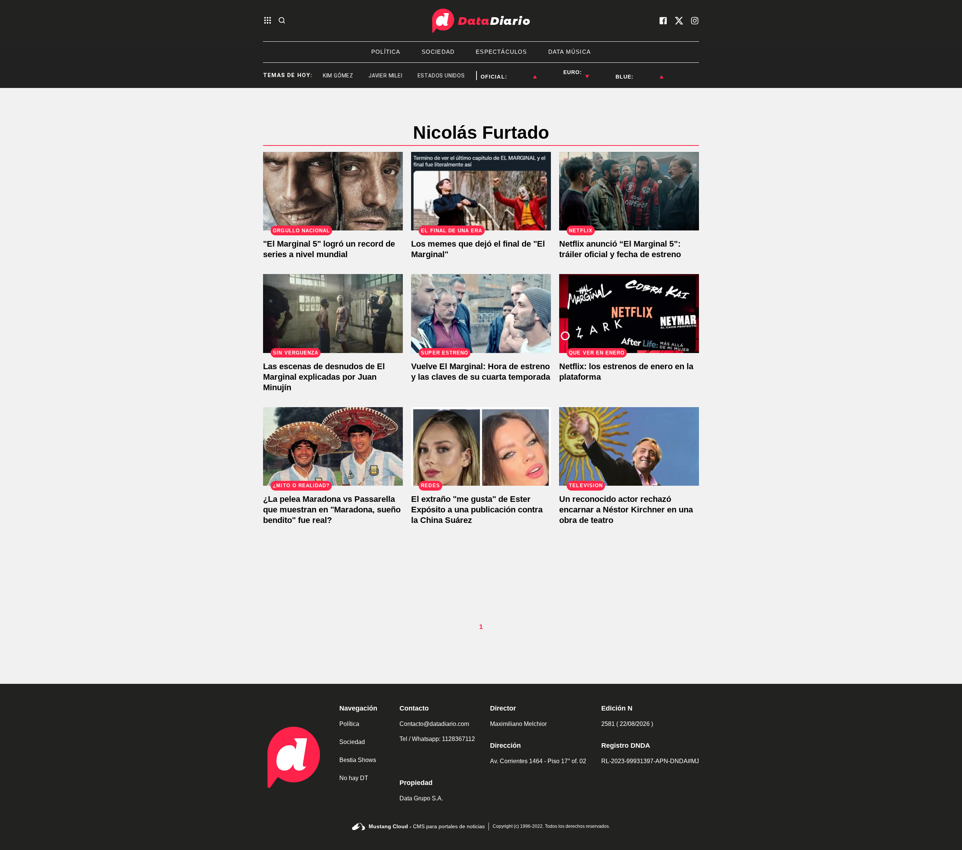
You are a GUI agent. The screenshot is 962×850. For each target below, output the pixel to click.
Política (349, 724)
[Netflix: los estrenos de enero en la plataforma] (629, 313)
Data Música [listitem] (569, 51)
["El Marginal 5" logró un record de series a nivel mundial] (333, 191)
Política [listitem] (386, 51)
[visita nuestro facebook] (663, 21)
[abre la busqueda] (282, 21)
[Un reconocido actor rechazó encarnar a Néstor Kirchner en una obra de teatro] (629, 446)
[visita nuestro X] (679, 21)
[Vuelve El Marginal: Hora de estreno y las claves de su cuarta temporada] (481, 313)
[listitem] (522, 72)
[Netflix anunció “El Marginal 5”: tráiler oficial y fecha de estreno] (629, 191)
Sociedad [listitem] (438, 51)
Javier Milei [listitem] (368, 76)
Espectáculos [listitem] (501, 51)
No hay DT (353, 778)
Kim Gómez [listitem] (321, 76)
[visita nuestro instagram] (695, 21)
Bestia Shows (357, 760)
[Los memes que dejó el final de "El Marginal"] (481, 191)
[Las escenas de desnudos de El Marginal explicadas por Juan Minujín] (333, 313)
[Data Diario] (481, 21)
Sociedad (352, 742)
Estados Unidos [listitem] (424, 76)
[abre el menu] (267, 21)
